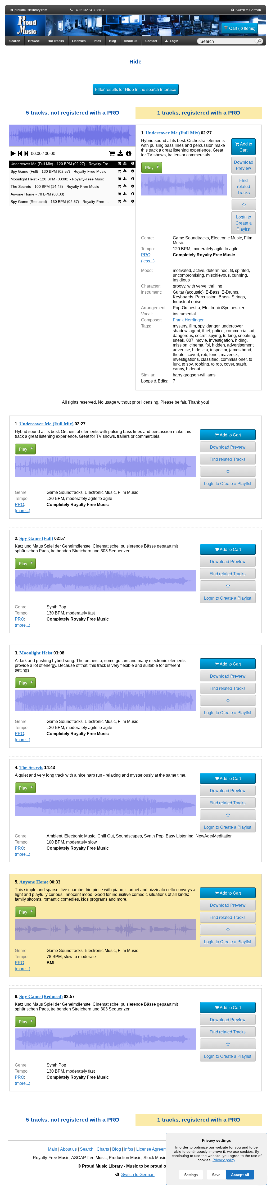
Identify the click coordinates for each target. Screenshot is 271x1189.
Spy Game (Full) (36, 538)
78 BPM (54, 956)
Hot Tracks (56, 41)
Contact (151, 41)
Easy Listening (179, 836)
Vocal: (147, 314)
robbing (202, 364)
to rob (216, 364)
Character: (151, 286)
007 (189, 340)
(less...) (148, 261)
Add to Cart (245, 147)
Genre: (147, 238)
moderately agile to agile (215, 249)
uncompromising (188, 275)
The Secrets (31, 767)
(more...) (22, 510)
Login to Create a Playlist (244, 223)
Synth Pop (56, 607)
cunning (239, 275)
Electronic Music (226, 238)
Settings (191, 1175)
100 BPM (55, 842)
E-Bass (212, 292)
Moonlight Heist (35, 652)
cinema (196, 345)
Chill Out (105, 836)
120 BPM (181, 249)
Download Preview (243, 165)
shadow (180, 331)
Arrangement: (153, 308)
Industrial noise (187, 301)
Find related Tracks (243, 186)
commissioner (234, 359)
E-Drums (230, 292)
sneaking (246, 335)
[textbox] (226, 41)
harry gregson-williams (194, 375)
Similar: (148, 375)
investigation (221, 340)
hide (196, 350)
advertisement (240, 345)
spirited (242, 270)
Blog (112, 41)
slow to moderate (80, 956)
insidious (181, 280)
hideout (193, 369)
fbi (207, 345)
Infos (97, 41)
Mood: (147, 270)
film (192, 326)
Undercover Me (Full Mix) (173, 132)
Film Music (128, 492)
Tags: (146, 326)
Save (216, 1175)
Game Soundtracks (191, 238)
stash (241, 364)
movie (201, 340)
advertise (181, 350)
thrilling (215, 286)
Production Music (125, 1157)
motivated (182, 270)
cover (229, 364)
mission (180, 345)
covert (193, 354)
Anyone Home (33, 882)
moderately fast (80, 613)
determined (217, 270)
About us (130, 41)
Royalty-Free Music (51, 1157)
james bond (240, 350)
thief (206, 331)
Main (52, 1149)
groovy (179, 286)
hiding (241, 340)
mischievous (218, 275)
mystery (180, 326)
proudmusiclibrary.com (31, 10)
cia (205, 350)
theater (179, 354)
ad (252, 331)
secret (200, 335)
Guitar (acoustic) (188, 292)
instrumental (184, 314)
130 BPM (55, 613)
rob (204, 354)
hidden (218, 345)
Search (14, 41)
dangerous (183, 335)
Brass (224, 297)
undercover (232, 326)
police (218, 331)
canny (178, 369)
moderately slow (81, 842)
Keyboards (183, 297)
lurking (229, 335)
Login (173, 41)
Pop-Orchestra (186, 308)
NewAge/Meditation (214, 836)
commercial (236, 331)
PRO (145, 255)
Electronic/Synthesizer (223, 308)
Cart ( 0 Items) (242, 28)
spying (215, 335)
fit (231, 270)
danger (212, 326)
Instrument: (151, 292)
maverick (229, 354)
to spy (187, 364)
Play (149, 168)
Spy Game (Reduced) (41, 996)
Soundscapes (129, 836)
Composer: (151, 320)
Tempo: (148, 249)
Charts (103, 1149)
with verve (196, 286)
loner (214, 354)
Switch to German (248, 10)
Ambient (54, 836)
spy (201, 326)
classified (210, 359)
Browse (34, 41)
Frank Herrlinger (188, 320)
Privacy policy (224, 1160)
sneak (178, 340)
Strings (238, 297)
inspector (218, 350)
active (198, 270)
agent (194, 331)
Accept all (240, 1175)
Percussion (205, 297)
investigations (186, 359)
